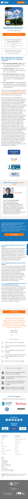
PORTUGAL (17, 450)
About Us (3, 439)
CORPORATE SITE (18, 454)
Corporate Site (4, 446)
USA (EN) (16, 437)
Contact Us (3, 437)
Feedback (3, 448)
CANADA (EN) (17, 439)
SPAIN (16, 448)
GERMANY (17, 446)
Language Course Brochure (6, 450)
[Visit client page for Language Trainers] (8, 493)
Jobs (2, 441)
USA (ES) (20, 437)
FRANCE (16, 452)
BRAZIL (16, 445)
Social (2, 444)
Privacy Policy (3, 453)
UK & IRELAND (17, 441)
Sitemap (2, 452)
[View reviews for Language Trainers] (20, 493)
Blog (2, 442)
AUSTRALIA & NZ (18, 443)
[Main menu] (26, 2)
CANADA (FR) (23, 439)
